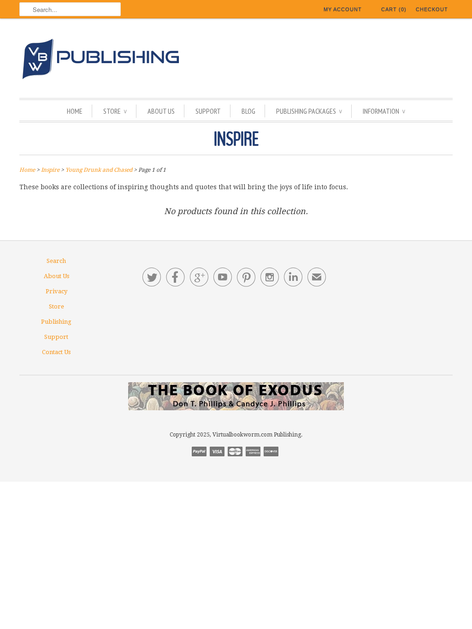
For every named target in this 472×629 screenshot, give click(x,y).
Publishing (56, 321)
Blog (248, 111)
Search (56, 260)
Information (384, 111)
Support (208, 111)
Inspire (236, 139)
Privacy (56, 291)
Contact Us (56, 352)
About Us (161, 111)
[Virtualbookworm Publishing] (236, 60)
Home (75, 111)
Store (115, 111)
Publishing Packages (309, 111)
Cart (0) (394, 9)
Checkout (432, 9)
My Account (343, 9)
